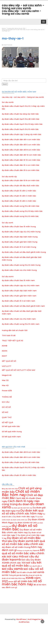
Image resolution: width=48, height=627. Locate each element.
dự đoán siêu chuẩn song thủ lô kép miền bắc (22, 211)
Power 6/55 (7, 390)
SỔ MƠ (5, 412)
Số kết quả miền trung (12, 431)
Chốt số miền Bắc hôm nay (21, 493)
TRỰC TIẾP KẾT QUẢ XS (12, 341)
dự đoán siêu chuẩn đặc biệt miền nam (19, 291)
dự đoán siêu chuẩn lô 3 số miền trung (19, 247)
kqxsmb (36, 550)
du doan (24, 504)
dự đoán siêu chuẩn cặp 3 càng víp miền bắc (21, 134)
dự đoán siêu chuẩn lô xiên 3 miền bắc (19, 196)
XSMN (4, 351)
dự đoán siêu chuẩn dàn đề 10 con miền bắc (21, 155)
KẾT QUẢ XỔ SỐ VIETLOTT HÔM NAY (18, 370)
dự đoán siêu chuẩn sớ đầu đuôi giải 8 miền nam (23, 306)
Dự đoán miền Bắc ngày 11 (25, 516)
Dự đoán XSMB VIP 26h (25, 522)
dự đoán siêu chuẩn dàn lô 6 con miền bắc (20, 170)
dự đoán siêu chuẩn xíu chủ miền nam (19, 319)
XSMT (4, 356)
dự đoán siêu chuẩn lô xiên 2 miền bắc (19, 191)
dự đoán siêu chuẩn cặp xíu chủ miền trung (21, 232)
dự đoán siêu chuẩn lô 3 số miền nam (18, 301)
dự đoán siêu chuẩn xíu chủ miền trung (19, 270)
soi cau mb (15, 556)
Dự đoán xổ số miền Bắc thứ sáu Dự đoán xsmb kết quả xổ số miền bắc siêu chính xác (23, 541)
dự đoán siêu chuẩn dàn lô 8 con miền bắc (20, 180)
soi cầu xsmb (12, 569)
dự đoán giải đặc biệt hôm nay (22, 508)
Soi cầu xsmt (7, 223)
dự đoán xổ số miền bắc (19, 527)
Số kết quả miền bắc (11, 426)
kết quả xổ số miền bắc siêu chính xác (23, 553)
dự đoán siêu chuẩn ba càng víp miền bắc (20, 114)
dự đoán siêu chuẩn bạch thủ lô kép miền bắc (22, 124)
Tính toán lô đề (9, 335)
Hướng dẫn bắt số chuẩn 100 (14, 330)
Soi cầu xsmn (8, 276)
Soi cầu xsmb (8, 102)
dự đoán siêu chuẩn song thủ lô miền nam (20, 324)
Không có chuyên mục (25, 550)
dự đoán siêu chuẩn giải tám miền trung (19, 242)
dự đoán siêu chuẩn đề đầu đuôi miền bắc (20, 186)
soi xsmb (38, 572)
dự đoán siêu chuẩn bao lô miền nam (18, 280)
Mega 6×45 (6, 375)
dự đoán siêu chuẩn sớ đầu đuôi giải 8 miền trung (24, 252)
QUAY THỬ (6, 417)
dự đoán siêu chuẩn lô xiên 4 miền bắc (19, 201)
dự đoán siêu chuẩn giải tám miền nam (19, 296)
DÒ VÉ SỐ (6, 407)
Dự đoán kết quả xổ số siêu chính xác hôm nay (23, 512)
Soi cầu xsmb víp (9, 176)
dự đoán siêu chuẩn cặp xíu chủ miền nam (20, 285)
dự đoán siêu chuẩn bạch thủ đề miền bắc (20, 119)
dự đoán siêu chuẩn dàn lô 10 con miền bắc (21, 160)
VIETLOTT (6, 366)
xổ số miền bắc (23, 581)
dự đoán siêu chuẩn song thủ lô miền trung (21, 265)
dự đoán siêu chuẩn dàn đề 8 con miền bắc (21, 150)
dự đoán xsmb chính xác (19, 520)
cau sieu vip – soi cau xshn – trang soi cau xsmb (23, 97)
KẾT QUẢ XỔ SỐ (9, 361)
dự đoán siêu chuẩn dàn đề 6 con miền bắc (21, 145)
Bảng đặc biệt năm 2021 (10, 489)
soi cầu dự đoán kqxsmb (20, 558)
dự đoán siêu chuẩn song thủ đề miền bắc (20, 206)
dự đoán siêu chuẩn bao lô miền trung (19, 226)
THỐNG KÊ (7, 397)
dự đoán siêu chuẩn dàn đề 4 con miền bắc (21, 139)
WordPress (21, 619)
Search (5, 84)
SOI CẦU (5, 402)
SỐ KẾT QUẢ (7, 422)
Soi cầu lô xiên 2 (35, 566)
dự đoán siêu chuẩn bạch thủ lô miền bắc (20, 129)
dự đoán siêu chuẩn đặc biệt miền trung (20, 237)
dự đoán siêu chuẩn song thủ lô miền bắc (20, 216)
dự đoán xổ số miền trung (16, 547)
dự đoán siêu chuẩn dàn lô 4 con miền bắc (20, 165)
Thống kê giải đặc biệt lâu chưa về (21, 575)
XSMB (4, 346)
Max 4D (5, 385)
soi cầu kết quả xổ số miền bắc (21, 564)
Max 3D (5, 380)
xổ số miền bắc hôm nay (22, 582)
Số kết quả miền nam (11, 437)
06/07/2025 (7, 45)
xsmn (10, 581)
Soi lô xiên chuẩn (25, 572)
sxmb (5, 575)
